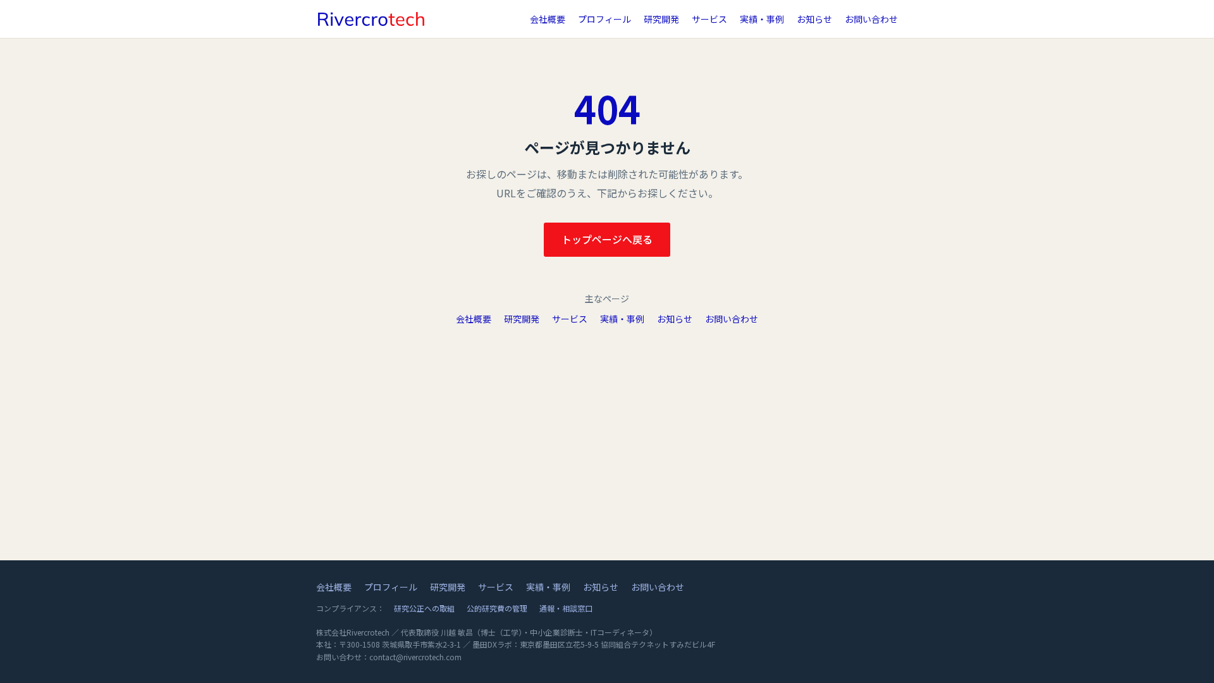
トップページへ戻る (607, 239)
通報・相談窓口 (565, 608)
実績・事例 (762, 19)
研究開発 (661, 19)
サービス (709, 19)
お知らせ (814, 19)
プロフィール (604, 19)
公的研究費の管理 (497, 608)
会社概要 (547, 19)
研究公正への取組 (424, 608)
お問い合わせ (871, 19)
